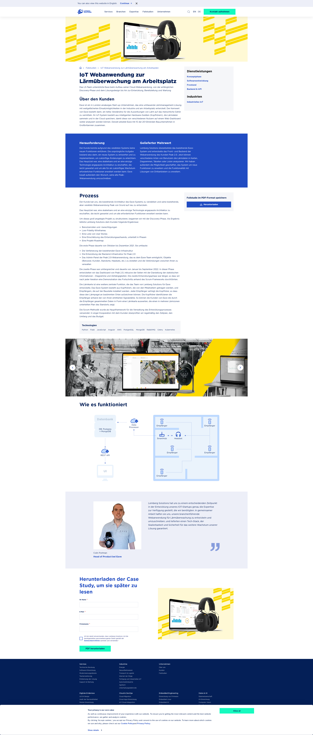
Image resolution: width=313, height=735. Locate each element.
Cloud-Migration (125, 696)
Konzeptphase (194, 76)
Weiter (240, 367)
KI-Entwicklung (204, 699)
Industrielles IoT (195, 102)
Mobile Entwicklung (86, 702)
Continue (124, 3)
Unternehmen (164, 664)
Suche (188, 11)
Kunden (161, 670)
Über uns (162, 667)
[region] (156, 448)
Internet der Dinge (125, 676)
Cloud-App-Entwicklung (128, 699)
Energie (122, 667)
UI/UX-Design (84, 696)
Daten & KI (203, 693)
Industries (123, 664)
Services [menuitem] (108, 12)
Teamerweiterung (85, 676)
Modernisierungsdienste (88, 673)
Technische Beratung (87, 667)
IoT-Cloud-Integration (127, 702)
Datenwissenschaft (205, 696)
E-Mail (81, 612)
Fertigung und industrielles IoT (130, 679)
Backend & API (194, 89)
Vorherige (73, 367)
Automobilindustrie (126, 682)
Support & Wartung (86, 682)
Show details (93, 730)
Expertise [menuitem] (134, 12)
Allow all (236, 711)
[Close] (136, 3)
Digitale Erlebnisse (87, 693)
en (194, 12)
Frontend (191, 85)
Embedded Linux (165, 699)
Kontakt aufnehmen (219, 12)
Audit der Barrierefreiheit (88, 699)
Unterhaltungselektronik (128, 688)
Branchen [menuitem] (120, 12)
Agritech (122, 685)
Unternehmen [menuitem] (163, 12)
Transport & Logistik (126, 673)
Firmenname (84, 624)
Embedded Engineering (168, 693)
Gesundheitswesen (126, 670)
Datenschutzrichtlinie (92, 641)
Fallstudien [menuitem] (148, 12)
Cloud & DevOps (126, 693)
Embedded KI (164, 702)
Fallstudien (91, 68)
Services (82, 664)
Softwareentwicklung (197, 81)
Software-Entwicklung (87, 670)
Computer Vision (205, 702)
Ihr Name (82, 600)
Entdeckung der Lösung (88, 679)
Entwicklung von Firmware (168, 696)
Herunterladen (211, 204)
